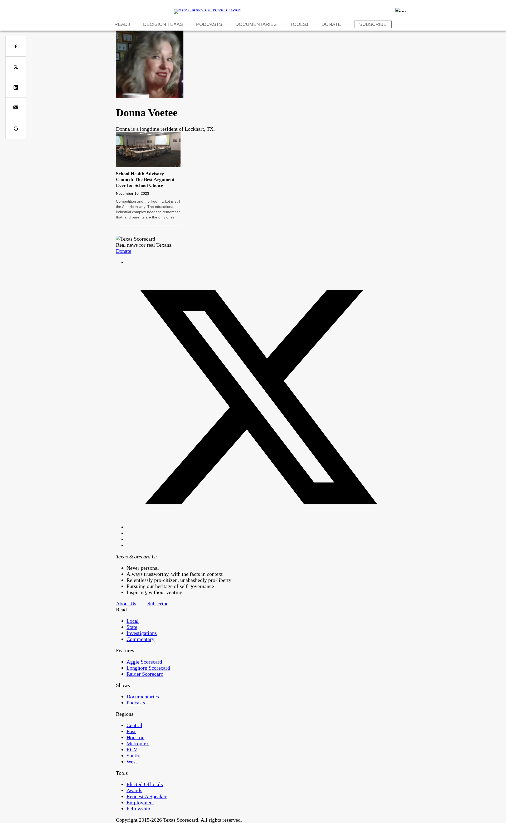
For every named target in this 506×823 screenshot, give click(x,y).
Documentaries (256, 24)
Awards (134, 790)
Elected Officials (144, 784)
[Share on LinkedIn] (16, 87)
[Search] (400, 10)
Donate (331, 24)
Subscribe (373, 24)
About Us (126, 603)
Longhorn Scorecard (148, 668)
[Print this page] (16, 128)
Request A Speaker (146, 796)
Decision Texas (163, 24)
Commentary (140, 639)
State (131, 627)
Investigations (141, 633)
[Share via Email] (16, 108)
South (132, 755)
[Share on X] (16, 67)
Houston (135, 737)
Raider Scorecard (144, 674)
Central (134, 725)
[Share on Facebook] (16, 46)
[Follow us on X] (258, 527)
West (131, 761)
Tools (298, 24)
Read (121, 24)
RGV (131, 749)
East (131, 731)
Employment (140, 802)
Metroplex (137, 743)
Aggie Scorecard (144, 662)
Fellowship (138, 808)
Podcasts (209, 24)
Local (132, 621)
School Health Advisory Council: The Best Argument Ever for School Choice (145, 179)
